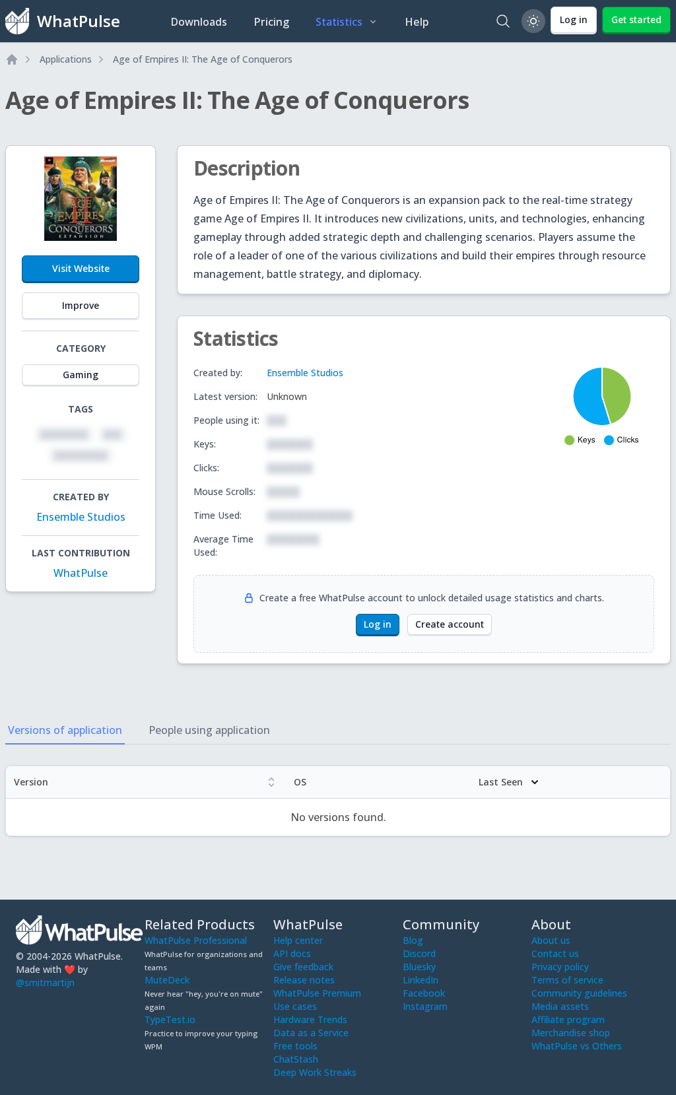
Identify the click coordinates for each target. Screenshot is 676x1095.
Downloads (198, 22)
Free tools (295, 1046)
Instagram (425, 1006)
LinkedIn (420, 980)
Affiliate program (568, 1019)
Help (417, 22)
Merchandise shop (570, 1032)
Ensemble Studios (80, 517)
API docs (292, 953)
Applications (66, 59)
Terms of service (567, 980)
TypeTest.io (170, 1019)
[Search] (503, 21)
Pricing (271, 22)
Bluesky (419, 966)
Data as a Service (311, 1032)
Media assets (560, 1006)
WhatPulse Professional (196, 940)
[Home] (11, 59)
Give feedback (303, 966)
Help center (298, 940)
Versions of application (65, 730)
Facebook (424, 993)
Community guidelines (579, 993)
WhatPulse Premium (317, 993)
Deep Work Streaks (314, 1072)
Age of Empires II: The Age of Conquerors (202, 59)
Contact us (555, 953)
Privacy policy (560, 966)
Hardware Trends (310, 1019)
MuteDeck (167, 980)
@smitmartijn (45, 982)
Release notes (304, 980)
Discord (419, 953)
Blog (413, 940)
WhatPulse (80, 573)
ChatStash (295, 1059)
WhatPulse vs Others (576, 1046)
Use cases (295, 1006)
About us (550, 940)
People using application (209, 730)
